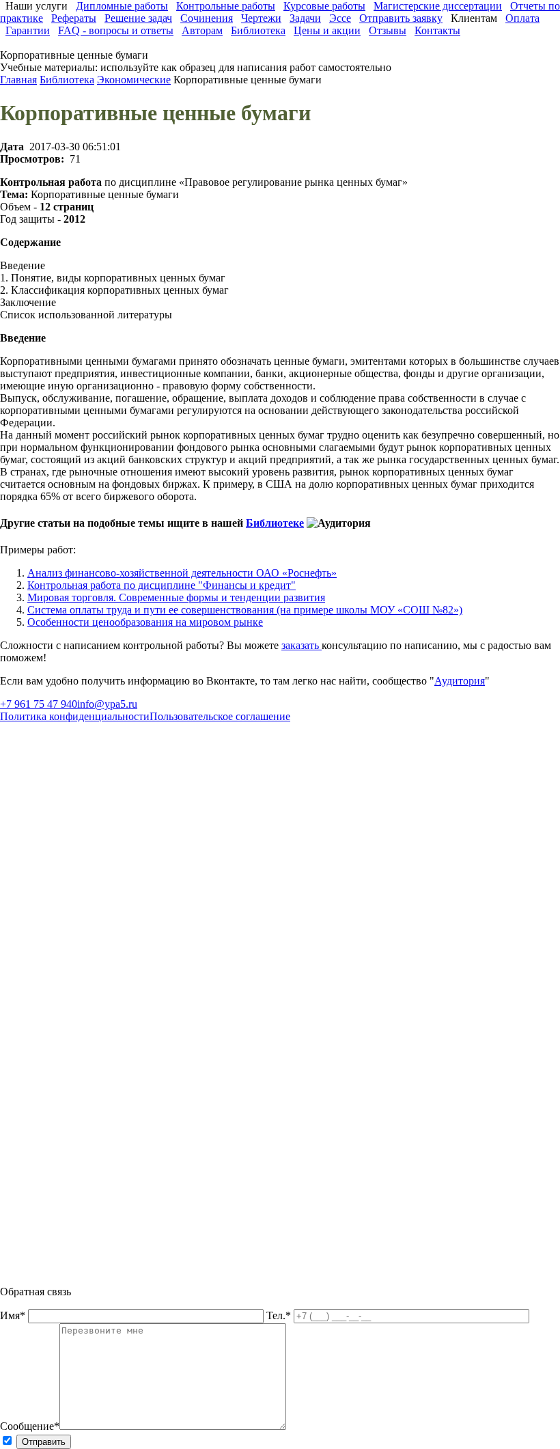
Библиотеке (275, 523)
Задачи (305, 18)
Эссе (340, 18)
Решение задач (138, 18)
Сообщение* (29, 1426)
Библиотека (258, 30)
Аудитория (459, 681)
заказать (301, 645)
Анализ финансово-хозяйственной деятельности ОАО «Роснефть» (182, 573)
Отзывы (387, 30)
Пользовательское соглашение (220, 716)
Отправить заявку (401, 18)
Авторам (202, 30)
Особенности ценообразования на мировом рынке (145, 622)
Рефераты (73, 18)
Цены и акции (327, 30)
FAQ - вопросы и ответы (115, 30)
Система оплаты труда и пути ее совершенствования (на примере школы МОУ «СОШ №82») (244, 610)
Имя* (14, 1315)
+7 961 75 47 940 (38, 704)
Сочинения (206, 18)
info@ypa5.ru (107, 704)
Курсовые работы (324, 6)
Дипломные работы (122, 6)
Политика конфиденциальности (75, 716)
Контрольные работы (225, 6)
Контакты (437, 30)
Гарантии (27, 30)
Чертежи (261, 18)
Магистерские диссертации (438, 6)
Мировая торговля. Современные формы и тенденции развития (176, 597)
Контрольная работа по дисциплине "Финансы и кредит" (161, 585)
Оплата (522, 18)
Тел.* (280, 1315)
